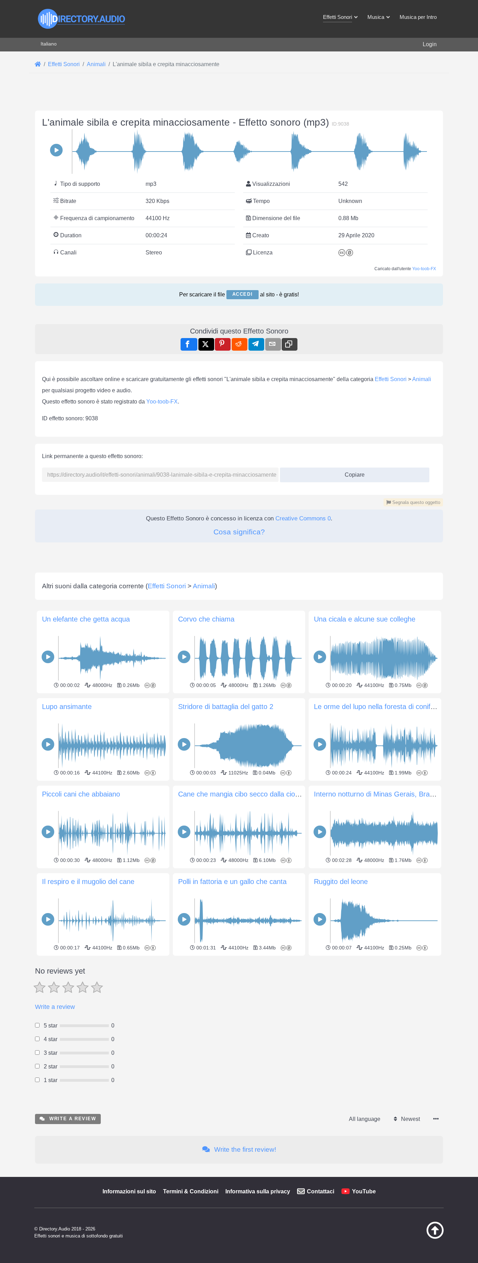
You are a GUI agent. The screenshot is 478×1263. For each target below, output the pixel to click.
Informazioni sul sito (129, 1191)
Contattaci (320, 1191)
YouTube (364, 1191)
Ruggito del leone (341, 881)
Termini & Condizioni (190, 1191)
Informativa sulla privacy (257, 1191)
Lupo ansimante (67, 706)
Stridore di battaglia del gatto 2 (225, 706)
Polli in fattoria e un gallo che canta (232, 881)
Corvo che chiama (206, 619)
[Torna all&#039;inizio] (417, 1237)
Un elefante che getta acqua (86, 619)
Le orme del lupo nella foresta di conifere (377, 706)
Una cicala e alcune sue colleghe (364, 619)
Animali (421, 379)
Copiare (352, 473)
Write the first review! (244, 1149)
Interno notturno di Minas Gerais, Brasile (377, 794)
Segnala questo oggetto (415, 502)
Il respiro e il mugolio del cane (88, 881)
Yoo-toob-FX (424, 268)
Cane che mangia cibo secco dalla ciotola (242, 794)
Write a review (55, 1006)
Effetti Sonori (391, 379)
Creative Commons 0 (303, 518)
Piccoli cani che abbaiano (81, 794)
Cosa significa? (239, 532)
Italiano (49, 44)
